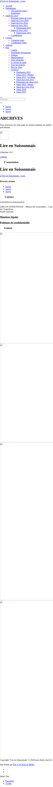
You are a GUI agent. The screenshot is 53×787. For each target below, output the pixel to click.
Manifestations (17, 57)
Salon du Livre (11, 15)
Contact (8, 38)
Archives (15, 70)
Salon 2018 (21, 89)
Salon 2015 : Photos (25, 75)
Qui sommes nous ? (19, 11)
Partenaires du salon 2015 (27, 82)
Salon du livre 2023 (19, 25)
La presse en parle (18, 62)
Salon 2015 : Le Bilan (25, 77)
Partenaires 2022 (23, 72)
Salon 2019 (21, 92)
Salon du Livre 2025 (20, 20)
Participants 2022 (23, 33)
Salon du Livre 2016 (25, 87)
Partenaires (15, 13)
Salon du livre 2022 (19, 30)
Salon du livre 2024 (19, 23)
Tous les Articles (18, 65)
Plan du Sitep (16, 67)
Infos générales (17, 60)
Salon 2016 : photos (24, 84)
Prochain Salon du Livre (21, 18)
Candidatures (16, 35)
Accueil (8, 6)
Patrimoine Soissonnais (21, 52)
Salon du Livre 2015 (25, 80)
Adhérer (9, 45)
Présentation (10, 8)
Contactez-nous (17, 40)
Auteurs (14, 55)
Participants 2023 (23, 28)
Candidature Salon (19, 43)
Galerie (14, 50)
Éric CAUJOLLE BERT (24, 764)
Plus (7, 48)
